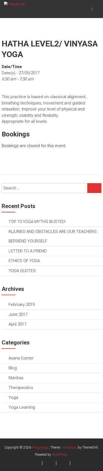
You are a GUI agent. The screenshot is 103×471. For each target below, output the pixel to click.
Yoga (13, 397)
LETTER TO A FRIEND (28, 250)
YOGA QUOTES (22, 270)
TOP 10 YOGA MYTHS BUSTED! (37, 221)
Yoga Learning (22, 407)
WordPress (59, 455)
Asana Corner (21, 358)
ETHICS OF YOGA (24, 260)
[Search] (94, 188)
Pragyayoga (40, 447)
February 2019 (22, 304)
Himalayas (69, 447)
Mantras (16, 377)
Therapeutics (21, 387)
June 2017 (18, 314)
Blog (13, 367)
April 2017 (17, 324)
